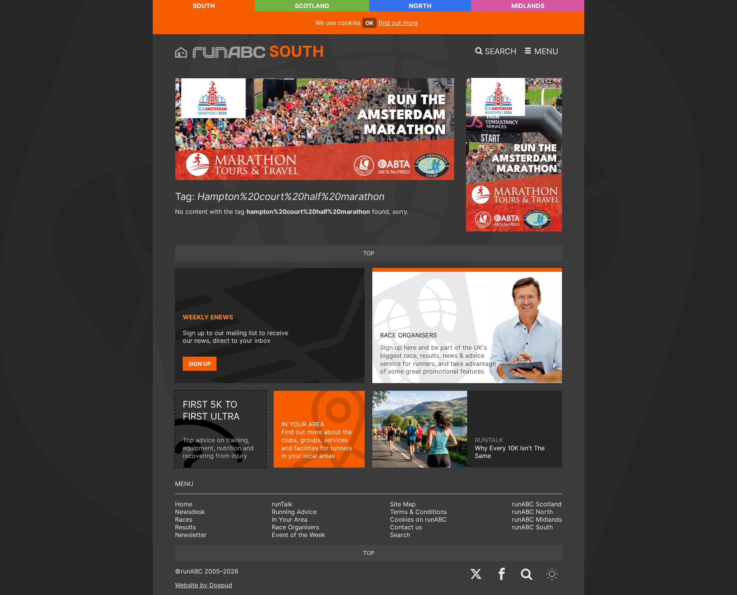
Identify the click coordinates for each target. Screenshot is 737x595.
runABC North (532, 512)
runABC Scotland (537, 504)
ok (369, 23)
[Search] (526, 574)
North (420, 6)
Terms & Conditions (418, 512)
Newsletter (191, 535)
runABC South (532, 527)
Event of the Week (298, 535)
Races (183, 519)
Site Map (403, 504)
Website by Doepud (203, 585)
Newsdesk (190, 512)
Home (183, 504)
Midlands (527, 6)
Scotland (312, 6)
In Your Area (289, 519)
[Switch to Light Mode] (552, 574)
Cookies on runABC (418, 519)
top (368, 253)
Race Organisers (295, 527)
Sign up (199, 363)
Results (185, 527)
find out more (398, 22)
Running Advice (294, 512)
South (204, 6)
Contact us (406, 527)
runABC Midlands (537, 519)
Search (400, 535)
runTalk (282, 504)
